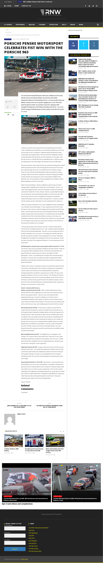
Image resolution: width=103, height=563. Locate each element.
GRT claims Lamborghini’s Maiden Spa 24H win (86, 153)
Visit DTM (31, 535)
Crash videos (8, 496)
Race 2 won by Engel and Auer (87, 201)
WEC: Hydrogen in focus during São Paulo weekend (88, 106)
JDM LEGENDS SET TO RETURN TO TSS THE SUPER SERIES (19, 405)
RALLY (64, 24)
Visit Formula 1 (33, 543)
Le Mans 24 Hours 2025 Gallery (88, 121)
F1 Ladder (8, 24)
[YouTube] (89, 6)
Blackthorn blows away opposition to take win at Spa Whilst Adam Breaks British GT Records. (88, 162)
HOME (17, 6)
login (9, 6)
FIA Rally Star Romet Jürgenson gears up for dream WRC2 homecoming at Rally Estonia (88, 88)
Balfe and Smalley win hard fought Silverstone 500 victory (54, 450)
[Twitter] (93, 6)
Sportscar (53, 24)
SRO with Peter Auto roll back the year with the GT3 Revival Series (88, 171)
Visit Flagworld (33, 541)
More (81, 24)
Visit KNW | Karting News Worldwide (38, 528)
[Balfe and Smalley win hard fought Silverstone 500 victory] (55, 440)
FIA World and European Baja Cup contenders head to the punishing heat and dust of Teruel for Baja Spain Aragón (87, 97)
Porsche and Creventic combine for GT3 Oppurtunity (88, 137)
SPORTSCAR (8, 39)
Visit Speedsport (33, 533)
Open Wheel (20, 24)
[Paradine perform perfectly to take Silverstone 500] (34, 440)
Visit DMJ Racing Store (35, 551)
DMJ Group (25, 559)
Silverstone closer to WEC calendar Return (86, 129)
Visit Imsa (31, 530)
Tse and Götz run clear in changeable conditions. (86, 186)
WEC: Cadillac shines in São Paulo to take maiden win (38, 2)
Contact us (26, 6)
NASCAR (32, 24)
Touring (42, 24)
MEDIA (72, 24)
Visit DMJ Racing (33, 548)
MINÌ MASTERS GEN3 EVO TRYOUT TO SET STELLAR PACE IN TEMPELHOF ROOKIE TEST (88, 80)
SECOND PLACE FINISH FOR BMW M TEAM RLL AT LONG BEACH (49, 405)
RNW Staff (24, 39)
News (20, 2)
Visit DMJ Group (33, 546)
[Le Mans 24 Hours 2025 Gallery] (13, 440)
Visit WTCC (32, 538)
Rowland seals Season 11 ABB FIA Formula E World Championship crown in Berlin (87, 114)
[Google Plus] (97, 6)
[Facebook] (86, 6)
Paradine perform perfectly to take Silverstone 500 (34, 450)
